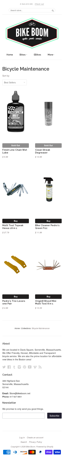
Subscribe (54, 415)
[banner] (32, 33)
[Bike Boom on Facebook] (9, 367)
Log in (22, 437)
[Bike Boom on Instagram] (19, 367)
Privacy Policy (35, 442)
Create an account (35, 437)
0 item (26, 4)
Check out (39, 4)
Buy (16, 220)
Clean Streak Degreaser (42, 151)
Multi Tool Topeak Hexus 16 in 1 (12, 226)
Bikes (23, 54)
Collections (26, 328)
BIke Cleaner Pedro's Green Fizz (47, 226)
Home (10, 54)
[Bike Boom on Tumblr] (14, 367)
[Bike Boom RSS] (40, 367)
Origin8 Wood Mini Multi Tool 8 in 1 (45, 302)
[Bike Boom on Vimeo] (35, 367)
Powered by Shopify (44, 446)
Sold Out (15, 145)
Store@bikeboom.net (19, 393)
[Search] (53, 10)
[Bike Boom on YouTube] (30, 367)
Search (24, 442)
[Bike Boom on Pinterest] (24, 367)
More (50, 54)
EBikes (37, 54)
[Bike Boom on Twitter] (4, 367)
